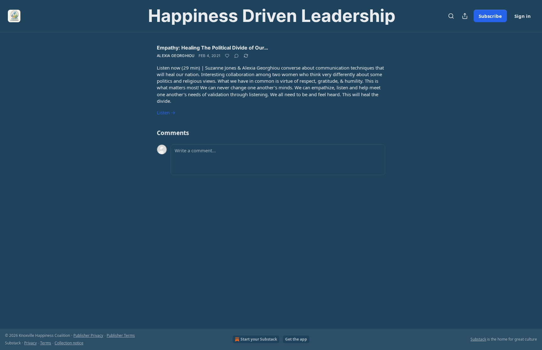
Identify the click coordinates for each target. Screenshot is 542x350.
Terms (45, 343)
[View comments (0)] (236, 56)
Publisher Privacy (88, 335)
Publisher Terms (121, 335)
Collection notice (69, 343)
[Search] (451, 16)
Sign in (522, 16)
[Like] (227, 56)
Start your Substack (259, 339)
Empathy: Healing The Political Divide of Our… (212, 47)
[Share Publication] (465, 16)
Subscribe (490, 16)
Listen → (166, 112)
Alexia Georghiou (176, 55)
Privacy (30, 343)
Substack (478, 339)
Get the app (296, 339)
